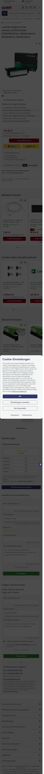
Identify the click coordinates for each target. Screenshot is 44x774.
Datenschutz (27, 415)
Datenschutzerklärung (19, 391)
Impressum (15, 415)
